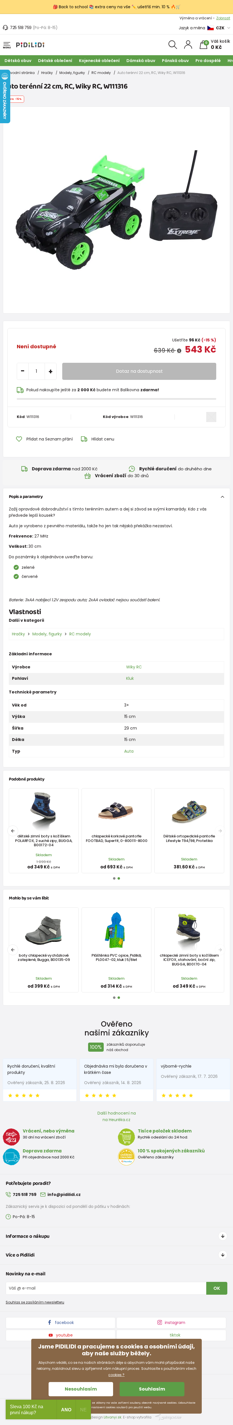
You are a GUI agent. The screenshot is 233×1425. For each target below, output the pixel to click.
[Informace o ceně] (179, 351)
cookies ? (116, 1374)
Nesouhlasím (81, 1389)
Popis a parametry (26, 496)
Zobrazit (223, 18)
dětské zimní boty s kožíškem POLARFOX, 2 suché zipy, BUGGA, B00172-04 (43, 840)
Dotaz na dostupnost (139, 371)
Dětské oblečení (55, 60)
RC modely (101, 72)
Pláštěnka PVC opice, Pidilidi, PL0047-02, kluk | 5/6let (116, 957)
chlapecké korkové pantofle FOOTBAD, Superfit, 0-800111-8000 (116, 838)
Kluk (130, 678)
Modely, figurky (72, 72)
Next (220, 830)
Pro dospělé (208, 60)
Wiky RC (134, 667)
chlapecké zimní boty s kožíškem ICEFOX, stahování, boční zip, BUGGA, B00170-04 (189, 960)
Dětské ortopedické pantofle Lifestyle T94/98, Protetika (189, 838)
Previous (12, 830)
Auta (129, 751)
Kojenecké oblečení (99, 60)
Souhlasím (152, 1389)
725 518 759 (21, 27)
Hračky (47, 72)
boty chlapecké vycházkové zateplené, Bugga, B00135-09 (44, 957)
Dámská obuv (140, 60)
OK (216, 1288)
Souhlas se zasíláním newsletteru (35, 1302)
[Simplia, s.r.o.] (168, 1416)
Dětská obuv (18, 60)
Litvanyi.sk (112, 1417)
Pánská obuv (175, 60)
